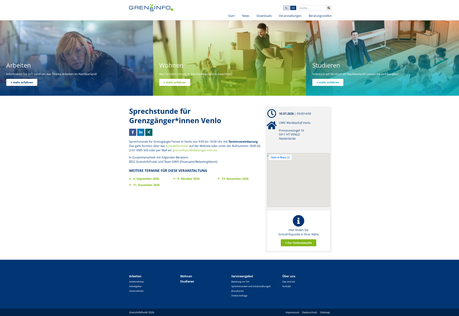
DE (293, 8)
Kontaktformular (177, 146)
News (245, 16)
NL (286, 8)
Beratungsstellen (320, 16)
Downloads (264, 16)
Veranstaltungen (290, 16)
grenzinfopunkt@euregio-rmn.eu (195, 150)
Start (231, 16)
